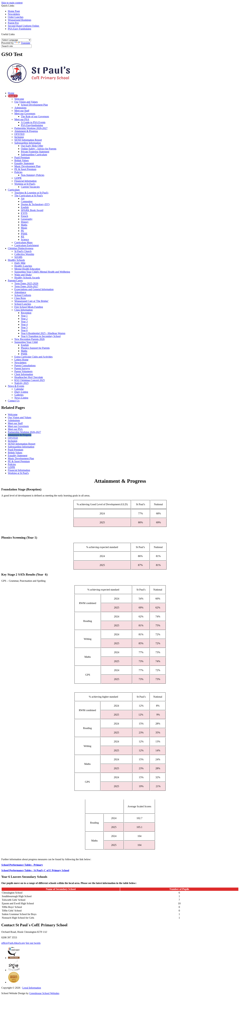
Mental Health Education (27, 268)
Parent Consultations (25, 365)
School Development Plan (34, 104)
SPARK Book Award (32, 210)
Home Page (14, 11)
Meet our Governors (24, 113)
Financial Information (25, 181)
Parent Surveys (22, 368)
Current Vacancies (30, 186)
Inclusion (19, 137)
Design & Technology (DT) (35, 204)
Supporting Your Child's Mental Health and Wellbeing (42, 271)
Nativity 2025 (21, 383)
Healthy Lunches (23, 265)
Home (11, 93)
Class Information (23, 309)
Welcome (19, 98)
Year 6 (24, 330)
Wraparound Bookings (19, 20)
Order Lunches (15, 17)
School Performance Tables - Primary (22, 864)
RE (22, 236)
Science (25, 239)
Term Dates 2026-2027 (26, 286)
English (25, 207)
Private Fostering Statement (35, 151)
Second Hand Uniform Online (24, 25)
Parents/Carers (15, 280)
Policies (18, 172)
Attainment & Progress (26, 131)
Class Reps (20, 298)
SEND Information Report (28, 140)
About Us (13, 96)
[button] (15, 34)
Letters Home (21, 359)
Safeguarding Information (27, 142)
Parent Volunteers (23, 371)
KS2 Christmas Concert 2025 (29, 380)
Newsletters (14, 14)
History (25, 222)
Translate (25, 43)
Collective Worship (24, 254)
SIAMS (18, 257)
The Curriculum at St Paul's (28, 195)
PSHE (24, 233)
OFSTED (19, 134)
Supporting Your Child (26, 342)
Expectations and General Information (34, 289)
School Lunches (22, 304)
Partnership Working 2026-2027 (31, 128)
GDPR (18, 178)
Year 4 (24, 324)
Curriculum (14, 189)
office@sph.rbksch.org (13, 943)
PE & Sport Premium (25, 169)
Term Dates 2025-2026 (26, 283)
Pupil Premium (22, 157)
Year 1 (24, 315)
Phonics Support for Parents (35, 348)
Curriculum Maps (23, 242)
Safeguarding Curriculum (34, 154)
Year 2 (24, 318)
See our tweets (32, 943)
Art (22, 198)
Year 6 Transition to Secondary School (41, 336)
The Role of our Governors (35, 116)
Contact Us (13, 400)
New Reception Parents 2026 (29, 339)
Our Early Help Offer (32, 145)
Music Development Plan (27, 166)
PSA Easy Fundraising (19, 28)
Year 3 (24, 321)
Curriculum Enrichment (26, 245)
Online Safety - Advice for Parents (38, 148)
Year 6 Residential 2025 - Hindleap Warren (43, 333)
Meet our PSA (21, 119)
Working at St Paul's (24, 183)
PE (22, 230)
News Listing (21, 397)
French (24, 216)
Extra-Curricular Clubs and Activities (33, 356)
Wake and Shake (23, 274)
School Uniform (22, 295)
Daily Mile (19, 263)
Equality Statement (24, 163)
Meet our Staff (21, 110)
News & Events (16, 386)
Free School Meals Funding (28, 307)
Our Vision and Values (26, 101)
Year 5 (24, 327)
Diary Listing (21, 391)
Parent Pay (13, 22)
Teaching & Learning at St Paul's (31, 192)
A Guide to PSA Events (33, 122)
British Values (21, 160)
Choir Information (23, 374)
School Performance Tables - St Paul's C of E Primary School (35, 870)
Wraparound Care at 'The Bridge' (31, 301)
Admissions (20, 107)
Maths (24, 224)
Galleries (19, 394)
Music (24, 227)
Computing (26, 201)
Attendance (20, 292)
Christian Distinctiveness (20, 248)
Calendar (19, 389)
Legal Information (31, 987)
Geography (26, 219)
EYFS (24, 213)
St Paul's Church (23, 251)
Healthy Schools (16, 260)
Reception (26, 312)
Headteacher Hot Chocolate (28, 377)
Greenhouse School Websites (44, 993)
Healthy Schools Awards (27, 277)
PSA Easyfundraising (32, 125)
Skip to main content (12, 2)
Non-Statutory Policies (32, 175)
